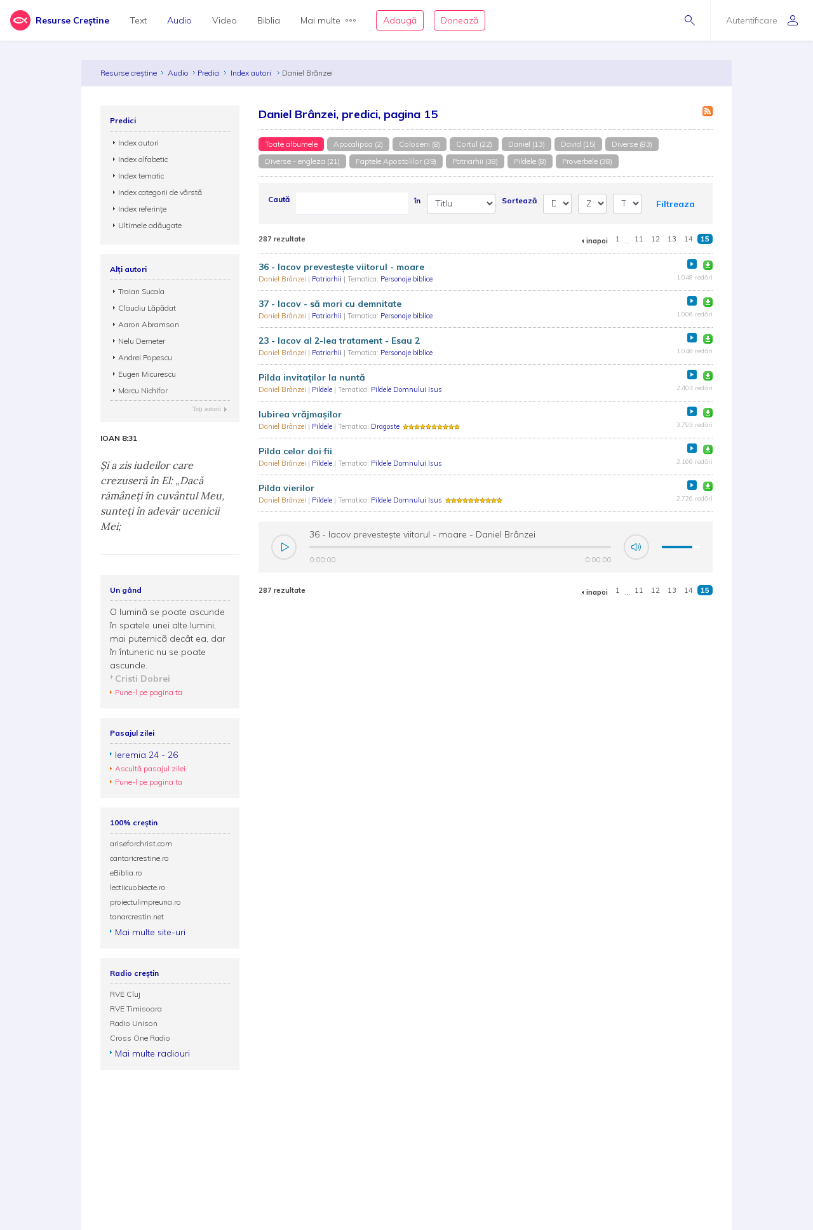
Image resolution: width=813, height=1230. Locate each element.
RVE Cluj (125, 994)
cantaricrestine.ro (139, 858)
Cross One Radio (140, 1038)
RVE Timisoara (136, 1008)
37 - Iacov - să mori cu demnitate (330, 303)
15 (705, 238)
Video (224, 20)
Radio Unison (134, 1023)
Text (138, 20)
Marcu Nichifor (143, 390)
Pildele (323, 389)
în (417, 200)
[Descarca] (708, 265)
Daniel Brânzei (283, 278)
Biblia (268, 20)
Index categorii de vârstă (160, 192)
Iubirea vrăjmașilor (300, 414)
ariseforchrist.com (141, 843)
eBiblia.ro (126, 872)
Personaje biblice (406, 278)
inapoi (597, 240)
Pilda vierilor (286, 488)
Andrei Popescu (145, 357)
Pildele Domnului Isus (406, 389)
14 (688, 238)
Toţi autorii (206, 408)
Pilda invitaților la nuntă (312, 377)
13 (672, 238)
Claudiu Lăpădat (147, 308)
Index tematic (141, 175)
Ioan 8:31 (118, 438)
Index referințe (142, 208)
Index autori (252, 73)
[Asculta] (692, 264)
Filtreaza (675, 204)
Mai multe (320, 20)
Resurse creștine (128, 73)
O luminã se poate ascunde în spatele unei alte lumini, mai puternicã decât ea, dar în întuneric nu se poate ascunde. (167, 638)
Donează (459, 20)
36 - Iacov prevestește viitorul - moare (341, 267)
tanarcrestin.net (137, 916)
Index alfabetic (143, 159)
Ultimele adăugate (150, 225)
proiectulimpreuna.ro (145, 902)
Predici (209, 73)
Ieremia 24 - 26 (146, 754)
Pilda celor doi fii (295, 451)
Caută (279, 199)
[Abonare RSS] (707, 111)
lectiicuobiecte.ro (138, 887)
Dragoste (385, 426)
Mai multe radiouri (152, 1053)
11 (639, 238)
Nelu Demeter (141, 341)
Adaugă (400, 20)
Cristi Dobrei (142, 678)
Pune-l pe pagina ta (148, 692)
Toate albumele (291, 144)
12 (655, 238)
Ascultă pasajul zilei (150, 768)
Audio (179, 20)
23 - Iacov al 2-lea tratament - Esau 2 (339, 340)
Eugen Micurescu (147, 374)
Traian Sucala (141, 291)
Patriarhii (328, 278)
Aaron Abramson (148, 324)
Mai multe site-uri (150, 932)
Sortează (519, 200)
